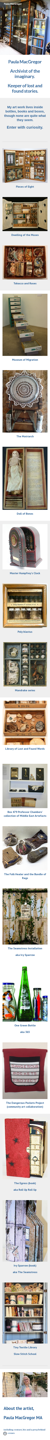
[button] (5, 1434)
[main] (25, 76)
